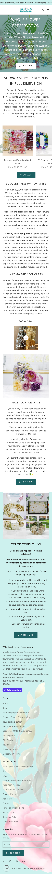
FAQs (5, 776)
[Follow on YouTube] (23, 861)
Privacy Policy (9, 794)
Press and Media (11, 749)
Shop (5, 708)
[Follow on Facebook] (4, 861)
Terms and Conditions (13, 808)
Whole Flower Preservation (16, 712)
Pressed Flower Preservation (16, 717)
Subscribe (13, 853)
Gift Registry (9, 735)
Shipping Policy (10, 817)
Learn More (26, 635)
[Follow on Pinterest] (17, 861)
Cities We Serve (10, 821)
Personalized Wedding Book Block (17, 162)
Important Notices (11, 785)
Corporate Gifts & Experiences (17, 731)
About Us (7, 798)
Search (6, 771)
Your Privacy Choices (13, 789)
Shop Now (26, 66)
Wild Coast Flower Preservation (18, 766)
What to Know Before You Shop (18, 780)
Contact (6, 803)
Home (5, 703)
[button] (6, 867)
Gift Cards (8, 740)
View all (26, 175)
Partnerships (9, 812)
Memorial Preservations (14, 726)
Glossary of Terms (11, 754)
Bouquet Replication (12, 722)
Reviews (6, 744)
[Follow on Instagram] (10, 861)
